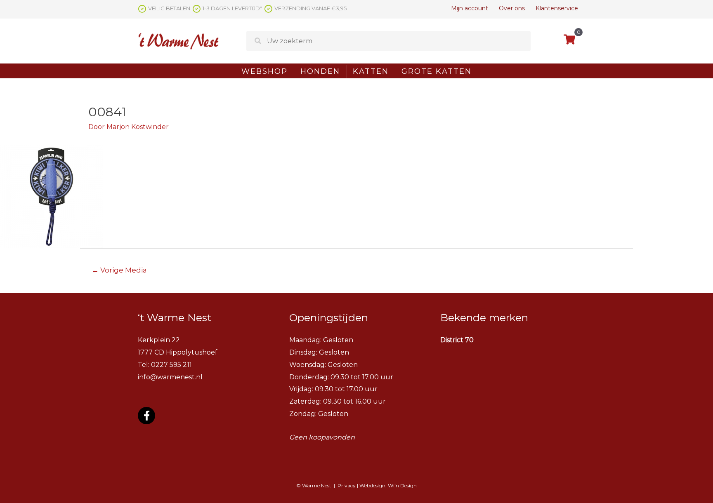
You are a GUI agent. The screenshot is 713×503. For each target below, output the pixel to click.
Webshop (264, 71)
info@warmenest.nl (170, 377)
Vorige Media (119, 270)
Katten (371, 71)
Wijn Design (402, 485)
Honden (320, 71)
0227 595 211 (171, 365)
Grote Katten (436, 71)
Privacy (347, 485)
